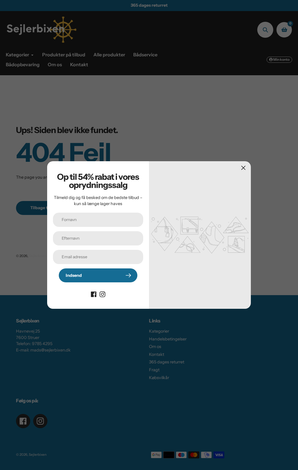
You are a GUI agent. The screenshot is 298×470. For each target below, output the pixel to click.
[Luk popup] (243, 167)
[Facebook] (94, 294)
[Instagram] (102, 294)
